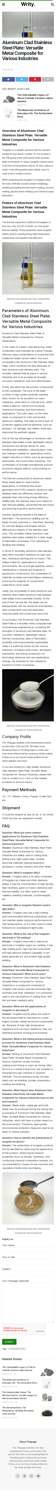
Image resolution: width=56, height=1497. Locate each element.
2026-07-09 (8, 1402)
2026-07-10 (23, 120)
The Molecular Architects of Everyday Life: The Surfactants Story (34, 113)
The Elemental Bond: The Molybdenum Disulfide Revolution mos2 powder (18, 1410)
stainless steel (17, 1349)
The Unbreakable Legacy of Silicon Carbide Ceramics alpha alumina (35, 98)
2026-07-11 (23, 105)
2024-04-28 (7, 69)
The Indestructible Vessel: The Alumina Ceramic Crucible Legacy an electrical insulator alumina (19, 1395)
